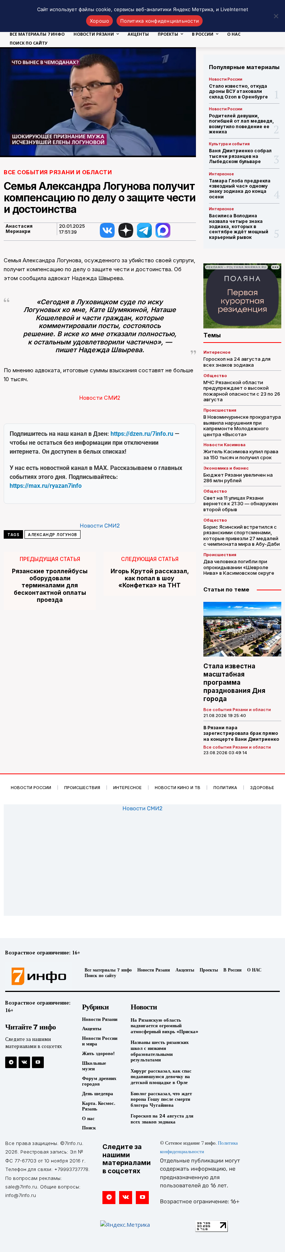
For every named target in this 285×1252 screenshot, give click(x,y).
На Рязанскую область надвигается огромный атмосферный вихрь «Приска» (164, 1025)
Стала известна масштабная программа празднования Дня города (234, 682)
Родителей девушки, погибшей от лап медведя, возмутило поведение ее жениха (241, 123)
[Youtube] (37, 1062)
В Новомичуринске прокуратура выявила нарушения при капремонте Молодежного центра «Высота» (242, 425)
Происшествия (219, 410)
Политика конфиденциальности (159, 21)
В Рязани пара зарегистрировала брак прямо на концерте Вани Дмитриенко (241, 733)
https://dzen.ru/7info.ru (142, 433)
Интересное (221, 174)
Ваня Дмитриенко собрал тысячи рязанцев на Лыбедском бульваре (240, 156)
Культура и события (229, 144)
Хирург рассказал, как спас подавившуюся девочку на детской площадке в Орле (161, 1076)
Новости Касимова (224, 445)
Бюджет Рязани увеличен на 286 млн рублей (238, 478)
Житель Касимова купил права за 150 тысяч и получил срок (240, 454)
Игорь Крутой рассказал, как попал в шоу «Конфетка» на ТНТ (150, 578)
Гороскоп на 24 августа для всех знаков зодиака (237, 362)
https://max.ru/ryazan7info (46, 485)
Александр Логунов (52, 534)
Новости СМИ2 (99, 397)
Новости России (225, 79)
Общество (215, 376)
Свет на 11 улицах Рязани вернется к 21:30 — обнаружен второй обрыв (240, 503)
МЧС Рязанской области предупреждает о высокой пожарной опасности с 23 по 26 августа (241, 391)
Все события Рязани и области (58, 172)
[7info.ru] (37, 976)
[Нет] (275, 16)
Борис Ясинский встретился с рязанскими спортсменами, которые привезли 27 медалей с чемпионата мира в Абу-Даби (241, 535)
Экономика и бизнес (226, 468)
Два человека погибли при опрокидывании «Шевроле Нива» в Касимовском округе (238, 567)
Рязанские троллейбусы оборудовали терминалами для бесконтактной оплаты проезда (50, 585)
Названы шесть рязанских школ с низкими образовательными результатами (160, 1051)
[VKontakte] (24, 1062)
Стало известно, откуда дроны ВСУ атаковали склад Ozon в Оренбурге (238, 91)
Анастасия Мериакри (19, 229)
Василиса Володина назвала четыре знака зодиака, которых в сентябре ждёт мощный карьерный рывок (238, 226)
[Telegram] (11, 1062)
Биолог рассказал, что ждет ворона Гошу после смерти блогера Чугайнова (161, 1099)
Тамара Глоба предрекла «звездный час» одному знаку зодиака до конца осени (240, 189)
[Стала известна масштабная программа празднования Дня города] (242, 629)
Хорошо (99, 21)
